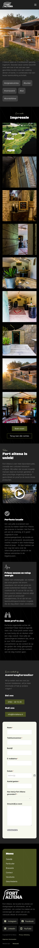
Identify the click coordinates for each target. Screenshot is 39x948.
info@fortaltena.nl (15, 714)
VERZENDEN (12, 830)
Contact (9, 872)
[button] (19, 494)
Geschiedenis (11, 881)
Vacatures (10, 877)
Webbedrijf (16, 943)
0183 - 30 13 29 (15, 702)
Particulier (10, 864)
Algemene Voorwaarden (9, 939)
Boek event (19, 428)
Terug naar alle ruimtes (19, 436)
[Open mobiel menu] (35, 5)
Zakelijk (9, 859)
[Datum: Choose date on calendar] (34, 775)
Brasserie (10, 868)
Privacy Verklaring (24, 935)
